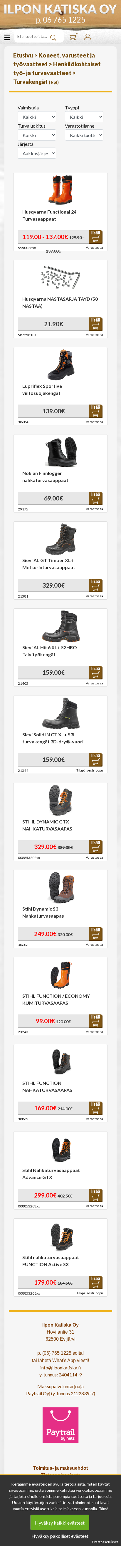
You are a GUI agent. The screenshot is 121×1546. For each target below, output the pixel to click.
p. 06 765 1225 (60, 19)
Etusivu (23, 55)
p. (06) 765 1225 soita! (60, 1353)
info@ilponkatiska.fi (60, 1367)
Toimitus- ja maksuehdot (60, 1468)
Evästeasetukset (105, 1542)
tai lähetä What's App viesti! (60, 1360)
